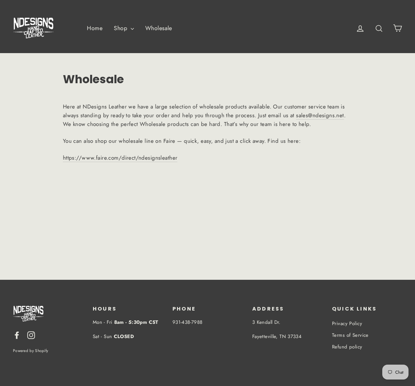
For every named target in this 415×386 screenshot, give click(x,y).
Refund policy (347, 346)
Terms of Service (350, 335)
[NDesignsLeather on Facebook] (17, 334)
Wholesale (158, 28)
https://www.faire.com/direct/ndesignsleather (120, 158)
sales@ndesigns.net (320, 115)
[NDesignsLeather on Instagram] (31, 334)
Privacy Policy (347, 323)
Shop (121, 28)
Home (94, 28)
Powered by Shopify (30, 350)
